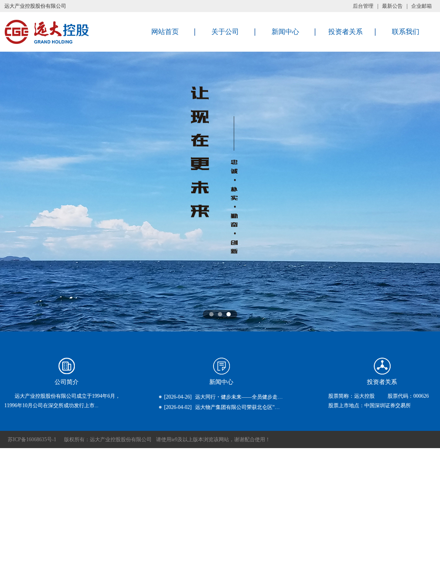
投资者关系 (345, 31)
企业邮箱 (421, 6)
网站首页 (165, 31)
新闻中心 (285, 31)
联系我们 (405, 31)
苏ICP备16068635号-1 (32, 439)
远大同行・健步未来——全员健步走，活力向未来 (252, 397)
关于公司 (225, 31)
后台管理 (363, 6)
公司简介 (67, 382)
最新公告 (392, 6)
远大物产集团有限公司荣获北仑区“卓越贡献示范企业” (256, 407)
